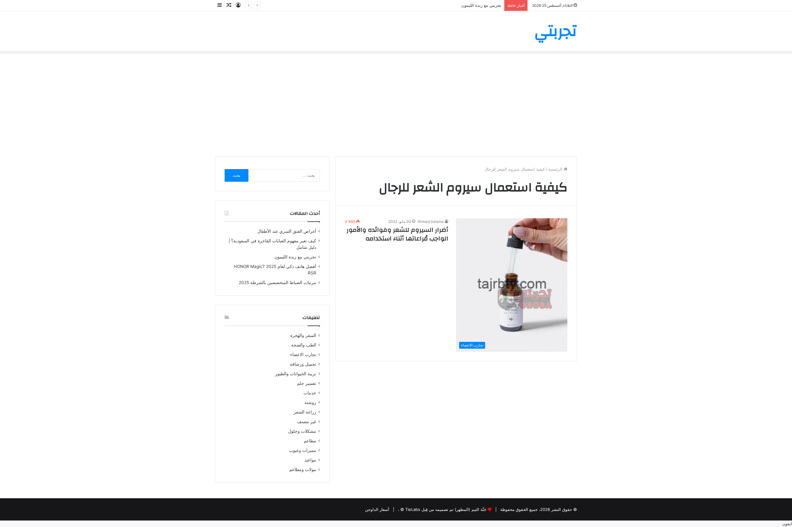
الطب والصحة (303, 344)
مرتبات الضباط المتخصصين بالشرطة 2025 (277, 282)
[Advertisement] (396, 104)
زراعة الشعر (305, 412)
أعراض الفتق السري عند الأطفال (286, 231)
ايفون (787, 523)
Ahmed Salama (431, 221)
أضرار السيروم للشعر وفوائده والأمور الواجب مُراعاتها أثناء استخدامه (397, 234)
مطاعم (310, 440)
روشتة (310, 402)
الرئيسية (556, 169)
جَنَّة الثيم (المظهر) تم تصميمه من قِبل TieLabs (445, 509)
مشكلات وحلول (302, 431)
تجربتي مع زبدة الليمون (481, 5)
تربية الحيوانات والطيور (295, 373)
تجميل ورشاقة (303, 364)
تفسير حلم (306, 383)
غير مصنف (306, 421)
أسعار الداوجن (377, 509)
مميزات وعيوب (302, 450)
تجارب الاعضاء (303, 354)
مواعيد (310, 459)
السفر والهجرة (303, 335)
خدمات (309, 392)
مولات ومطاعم (302, 469)
